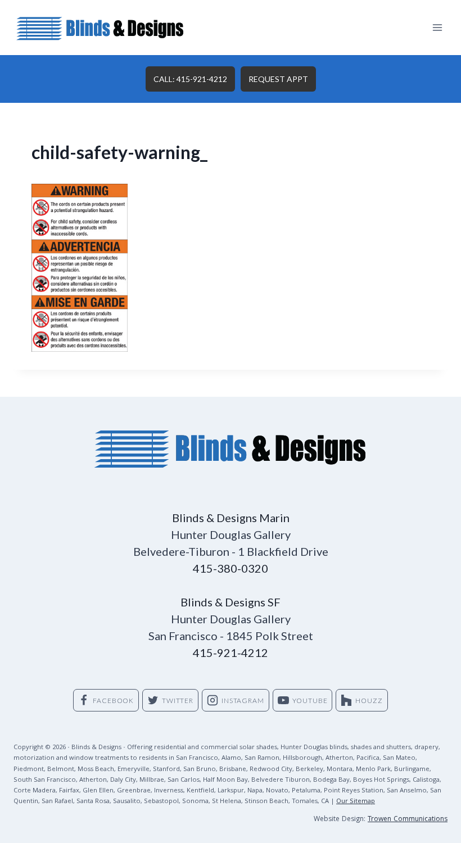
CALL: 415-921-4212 (190, 79)
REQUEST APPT (278, 79)
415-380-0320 (230, 568)
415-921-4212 (230, 652)
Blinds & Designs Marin (231, 517)
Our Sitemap (355, 801)
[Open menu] (437, 27)
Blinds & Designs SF (230, 602)
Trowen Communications (408, 820)
